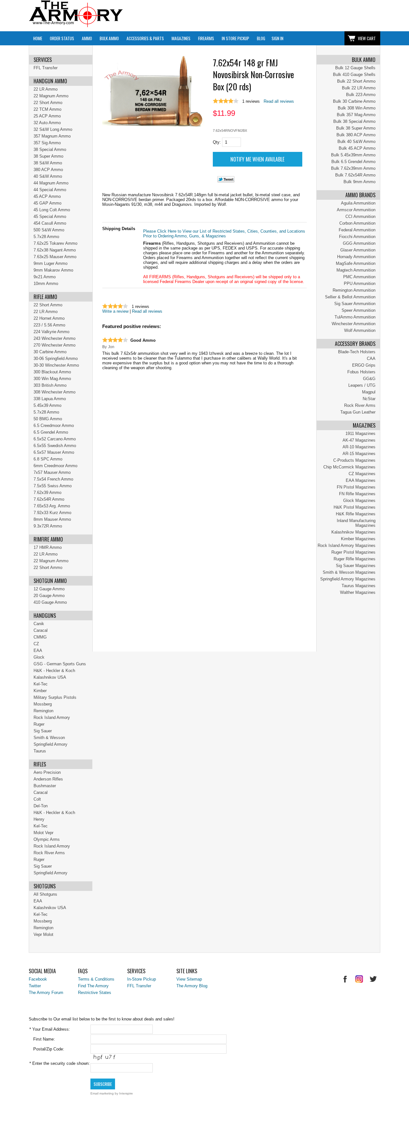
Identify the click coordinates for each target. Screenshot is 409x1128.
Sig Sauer (43, 730)
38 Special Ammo (50, 149)
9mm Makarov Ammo (53, 270)
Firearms (206, 38)
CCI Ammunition (360, 216)
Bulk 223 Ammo (360, 94)
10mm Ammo (46, 283)
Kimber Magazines (358, 538)
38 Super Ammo (48, 156)
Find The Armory (93, 985)
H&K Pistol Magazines (354, 507)
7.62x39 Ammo (47, 492)
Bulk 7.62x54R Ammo (355, 175)
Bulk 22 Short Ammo (356, 81)
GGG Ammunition (359, 243)
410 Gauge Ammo (50, 602)
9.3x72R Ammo (48, 526)
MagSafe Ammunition (355, 263)
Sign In (277, 38)
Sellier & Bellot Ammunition (350, 297)
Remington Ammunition (354, 290)
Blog (261, 38)
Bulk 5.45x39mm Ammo (353, 155)
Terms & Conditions (96, 979)
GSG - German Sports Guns (60, 663)
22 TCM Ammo (47, 109)
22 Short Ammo (48, 102)
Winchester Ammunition (353, 323)
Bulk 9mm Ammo (359, 181)
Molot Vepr (43, 832)
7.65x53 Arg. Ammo (52, 506)
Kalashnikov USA (50, 677)
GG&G (369, 378)
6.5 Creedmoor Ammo (54, 425)
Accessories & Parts (145, 38)
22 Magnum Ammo (51, 95)
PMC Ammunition (359, 276)
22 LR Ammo (46, 89)
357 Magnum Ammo (52, 136)
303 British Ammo (50, 385)
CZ (36, 643)
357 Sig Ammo (47, 142)
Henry (39, 819)
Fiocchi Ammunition (357, 236)
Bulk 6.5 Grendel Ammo (353, 161)
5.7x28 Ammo (46, 236)
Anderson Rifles (48, 779)
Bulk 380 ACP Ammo (355, 134)
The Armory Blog (191, 985)
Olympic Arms (47, 839)
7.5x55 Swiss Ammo (53, 485)
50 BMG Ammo (48, 418)
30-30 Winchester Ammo (56, 365)
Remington (43, 710)
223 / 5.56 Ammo (49, 325)
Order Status (62, 38)
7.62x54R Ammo (49, 499)
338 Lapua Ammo (50, 398)
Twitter (35, 985)
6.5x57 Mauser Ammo (54, 452)
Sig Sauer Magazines (355, 565)
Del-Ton (41, 805)
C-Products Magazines (354, 460)
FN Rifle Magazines (357, 493)
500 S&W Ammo (49, 230)
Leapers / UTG (361, 385)
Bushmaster (45, 785)
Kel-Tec (41, 684)
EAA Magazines (360, 480)
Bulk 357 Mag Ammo (356, 114)
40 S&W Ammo (48, 176)
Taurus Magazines (358, 585)
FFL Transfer (46, 67)
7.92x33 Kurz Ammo (52, 512)
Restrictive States (94, 992)
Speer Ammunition (358, 310)
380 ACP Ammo (48, 169)
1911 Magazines (360, 433)
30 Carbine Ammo (50, 351)
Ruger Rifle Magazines (354, 559)
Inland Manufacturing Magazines (356, 523)
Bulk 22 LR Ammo (358, 88)
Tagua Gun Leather (357, 412)
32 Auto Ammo (47, 122)
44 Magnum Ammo (51, 183)
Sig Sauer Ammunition (354, 303)
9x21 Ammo (45, 276)
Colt (37, 799)
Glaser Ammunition (357, 250)
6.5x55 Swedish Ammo (55, 445)
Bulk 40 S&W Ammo (356, 141)
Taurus (40, 751)
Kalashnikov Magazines (353, 532)
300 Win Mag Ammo (52, 378)
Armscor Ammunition (356, 209)
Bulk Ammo (109, 38)
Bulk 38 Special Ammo (354, 121)
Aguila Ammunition (358, 203)
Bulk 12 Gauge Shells (355, 67)
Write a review (115, 311)
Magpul (368, 392)
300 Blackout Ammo (52, 372)
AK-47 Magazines (359, 440)
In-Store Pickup (141, 979)
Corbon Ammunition (357, 223)
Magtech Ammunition (355, 270)
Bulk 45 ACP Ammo (357, 148)
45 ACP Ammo (47, 196)
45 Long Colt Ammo (52, 209)
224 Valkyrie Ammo (51, 331)
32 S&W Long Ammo (53, 129)
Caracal (41, 630)
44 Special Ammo (50, 189)
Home (37, 38)
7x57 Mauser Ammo (52, 472)
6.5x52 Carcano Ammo (55, 439)
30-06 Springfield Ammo (56, 358)
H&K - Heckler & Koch (54, 670)
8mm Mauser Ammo (52, 519)
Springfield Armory (50, 744)
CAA (371, 358)
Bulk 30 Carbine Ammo (354, 101)
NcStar (369, 398)
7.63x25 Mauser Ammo (55, 256)
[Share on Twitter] (226, 181)
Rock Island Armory (52, 717)
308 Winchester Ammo (54, 392)
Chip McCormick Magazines (349, 467)
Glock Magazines (359, 500)
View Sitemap (189, 979)
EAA (38, 650)
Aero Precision (47, 772)
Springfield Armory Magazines (347, 579)
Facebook (38, 979)
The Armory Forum (46, 992)
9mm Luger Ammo (50, 263)
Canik (39, 623)
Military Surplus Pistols (55, 697)
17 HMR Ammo (48, 547)
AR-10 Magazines (359, 446)
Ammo (87, 38)
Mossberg (43, 704)
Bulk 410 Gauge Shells (354, 74)
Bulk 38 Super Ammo (355, 128)
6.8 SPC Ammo (48, 459)
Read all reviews (279, 101)
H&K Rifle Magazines (355, 514)
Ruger (39, 724)
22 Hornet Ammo (49, 318)
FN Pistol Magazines (356, 487)
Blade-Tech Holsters (356, 351)
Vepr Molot (43, 934)
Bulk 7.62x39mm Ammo (353, 168)
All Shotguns (45, 894)
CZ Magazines (362, 473)
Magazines (181, 38)
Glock (39, 657)
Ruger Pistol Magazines (353, 552)
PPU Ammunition (359, 283)
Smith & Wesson (49, 737)
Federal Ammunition (357, 230)
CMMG (40, 637)
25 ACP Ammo (47, 116)
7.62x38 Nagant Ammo (55, 250)
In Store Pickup (235, 38)
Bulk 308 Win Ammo (356, 108)
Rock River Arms (359, 405)
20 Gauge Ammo (49, 595)
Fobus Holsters (361, 372)
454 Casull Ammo (50, 223)
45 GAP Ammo (47, 203)
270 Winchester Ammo (54, 345)
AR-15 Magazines (359, 453)
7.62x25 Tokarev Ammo (55, 243)
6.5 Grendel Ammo (51, 432)
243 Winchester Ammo (54, 338)
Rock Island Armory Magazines (346, 545)
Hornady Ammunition (356, 256)
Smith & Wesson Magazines (349, 572)
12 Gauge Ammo (49, 588)
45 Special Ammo (50, 216)
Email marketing (102, 1093)
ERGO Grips (363, 365)
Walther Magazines (357, 592)
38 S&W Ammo (48, 163)
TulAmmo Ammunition (355, 317)
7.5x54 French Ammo (53, 479)
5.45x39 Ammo (47, 405)
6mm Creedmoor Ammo (55, 465)
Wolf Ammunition (359, 330)
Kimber (40, 690)
